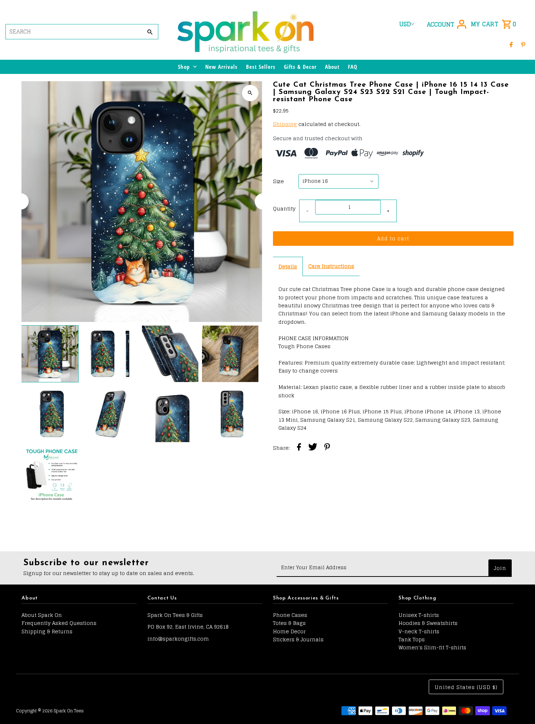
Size (278, 181)
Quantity (284, 208)
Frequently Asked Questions (58, 622)
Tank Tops (412, 639)
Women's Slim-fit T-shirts (432, 647)
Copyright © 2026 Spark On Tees (50, 711)
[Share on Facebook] (299, 448)
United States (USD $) (466, 687)
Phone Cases (290, 614)
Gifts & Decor (300, 66)
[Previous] (20, 201)
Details (287, 266)
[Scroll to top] (519, 705)
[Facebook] (511, 44)
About (332, 66)
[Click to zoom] (250, 93)
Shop (184, 66)
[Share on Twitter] (312, 448)
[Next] (263, 201)
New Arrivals (221, 66)
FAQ (352, 66)
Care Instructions (331, 266)
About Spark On (41, 614)
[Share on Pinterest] (327, 448)
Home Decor (289, 631)
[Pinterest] (523, 44)
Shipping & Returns (46, 631)
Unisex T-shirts (419, 614)
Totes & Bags (289, 622)
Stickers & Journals (298, 639)
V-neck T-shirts (419, 631)
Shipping (285, 124)
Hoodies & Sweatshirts (428, 622)
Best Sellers (261, 66)
